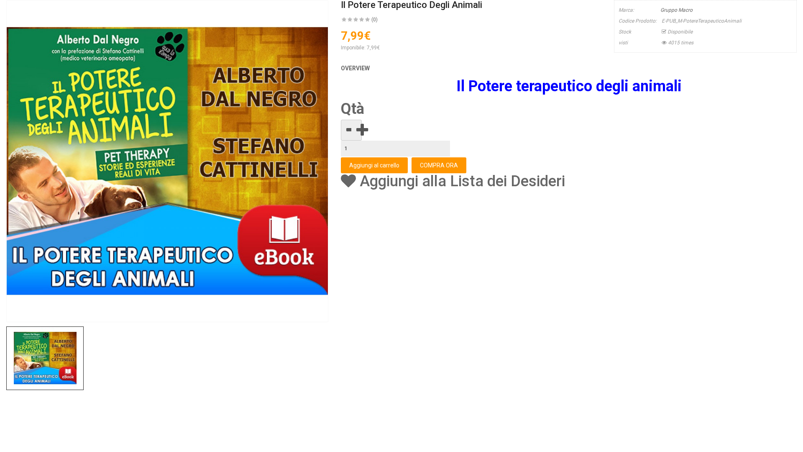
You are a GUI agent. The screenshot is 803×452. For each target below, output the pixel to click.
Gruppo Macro (676, 10)
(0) (374, 20)
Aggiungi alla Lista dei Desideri (460, 181)
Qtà (352, 109)
